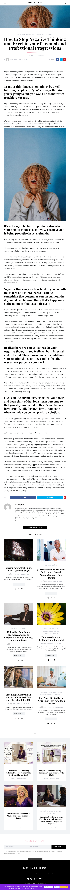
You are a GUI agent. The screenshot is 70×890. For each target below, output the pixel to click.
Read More (17, 584)
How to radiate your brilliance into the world (51, 638)
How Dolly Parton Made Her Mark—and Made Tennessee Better (18, 815)
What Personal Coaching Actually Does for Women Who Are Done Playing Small (18, 772)
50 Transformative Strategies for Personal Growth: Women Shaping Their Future (51, 573)
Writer (13, 778)
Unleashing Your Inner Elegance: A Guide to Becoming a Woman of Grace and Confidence (18, 636)
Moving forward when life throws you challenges (19, 569)
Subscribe (58, 846)
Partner (29, 874)
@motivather (34, 860)
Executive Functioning (54, 810)
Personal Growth (51, 565)
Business (19, 810)
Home (18, 874)
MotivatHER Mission (51, 633)
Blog (42, 691)
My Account (50, 874)
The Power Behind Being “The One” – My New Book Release (51, 701)
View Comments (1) (34, 527)
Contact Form (39, 874)
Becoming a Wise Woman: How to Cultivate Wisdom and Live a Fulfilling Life (19, 697)
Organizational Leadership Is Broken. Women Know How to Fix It (51, 772)
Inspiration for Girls (51, 628)
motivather (13, 59)
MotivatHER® (35, 2)
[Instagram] (31, 879)
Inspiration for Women (44, 34)
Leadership (59, 564)
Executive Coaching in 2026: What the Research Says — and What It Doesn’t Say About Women (51, 820)
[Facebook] (28, 879)
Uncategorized (19, 767)
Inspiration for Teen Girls (26, 34)
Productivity (58, 694)
